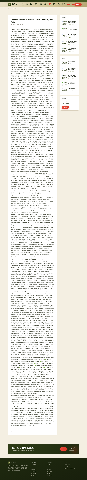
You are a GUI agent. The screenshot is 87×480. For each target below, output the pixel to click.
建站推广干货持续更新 (26, 1)
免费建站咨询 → (76, 1)
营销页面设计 (33, 473)
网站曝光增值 (49, 471)
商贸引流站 (33, 475)
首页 (23, 4)
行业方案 (36, 4)
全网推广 (31, 4)
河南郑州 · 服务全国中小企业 (14, 1)
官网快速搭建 (33, 471)
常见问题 (63, 1)
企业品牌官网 (33, 464)
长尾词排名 (49, 469)
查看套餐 (72, 448)
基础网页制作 (33, 469)
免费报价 (78, 4)
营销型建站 (33, 467)
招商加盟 (69, 1)
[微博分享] (16, 431)
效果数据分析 (49, 475)
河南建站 (41, 4)
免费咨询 (65, 107)
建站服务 (27, 4)
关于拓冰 (59, 4)
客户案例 (45, 4)
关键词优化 (49, 464)
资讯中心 (50, 4)
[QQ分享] (14, 431)
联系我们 (63, 4)
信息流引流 (49, 467)
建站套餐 (54, 4)
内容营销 (48, 473)
